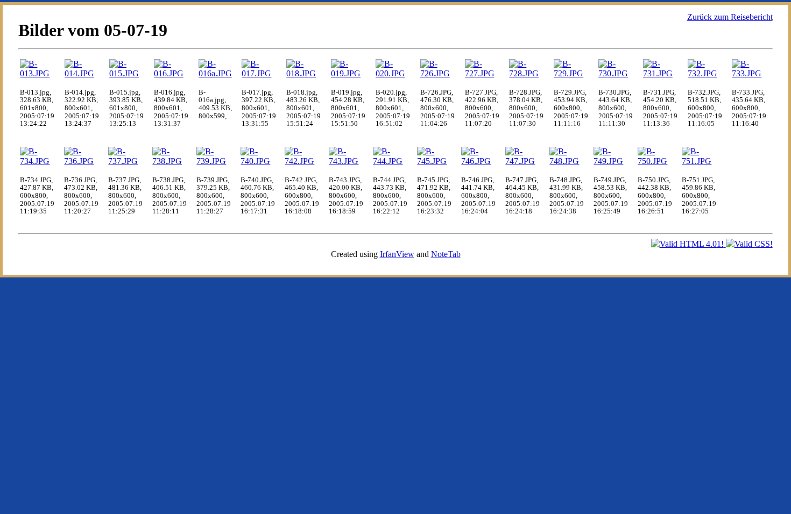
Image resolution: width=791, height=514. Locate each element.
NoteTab (446, 254)
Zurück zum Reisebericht (730, 17)
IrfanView (397, 254)
